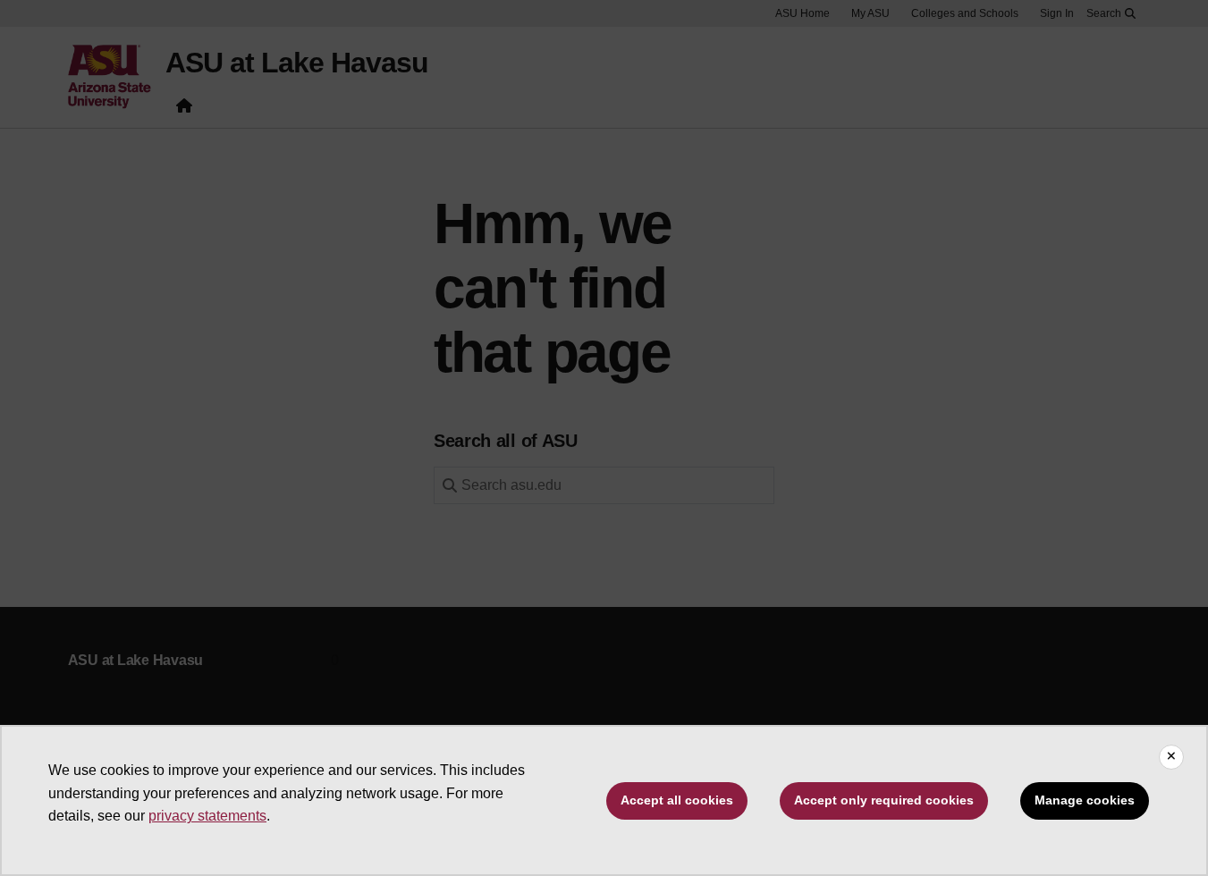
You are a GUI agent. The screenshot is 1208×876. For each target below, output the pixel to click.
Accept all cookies (677, 800)
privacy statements (207, 815)
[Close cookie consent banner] (1171, 757)
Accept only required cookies (884, 800)
